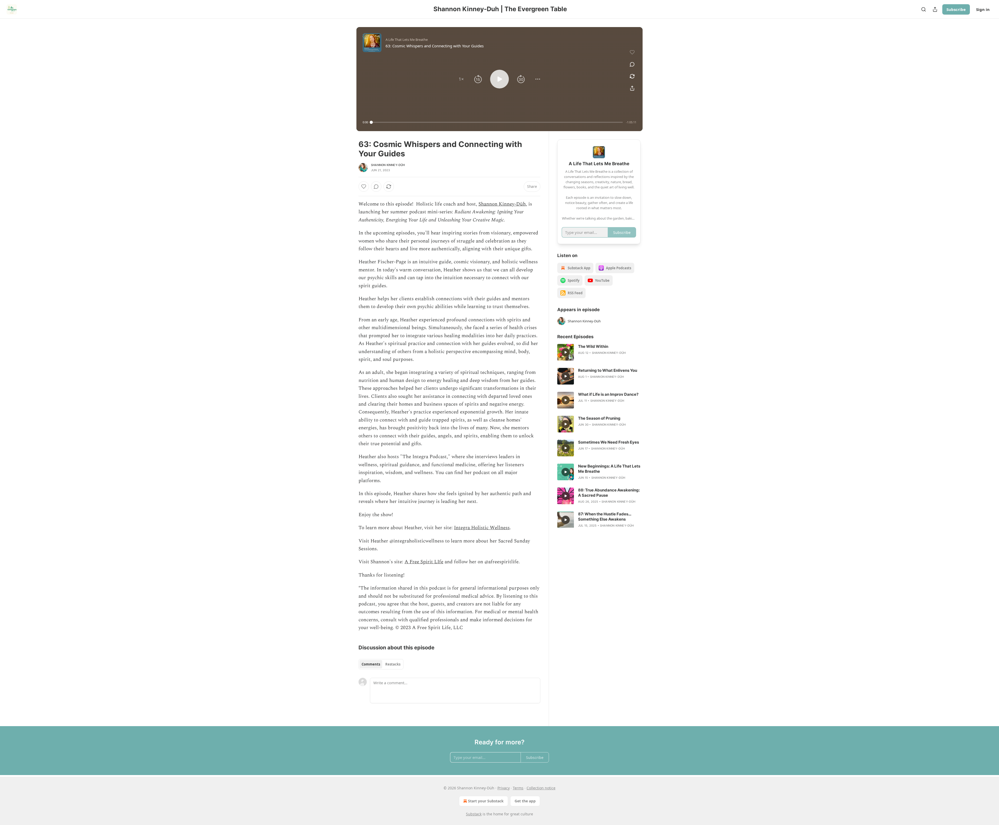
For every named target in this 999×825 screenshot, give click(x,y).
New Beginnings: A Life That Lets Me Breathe (609, 469)
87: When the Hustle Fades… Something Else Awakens (604, 516)
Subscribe (956, 9)
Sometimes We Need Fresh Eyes (608, 442)
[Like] (363, 186)
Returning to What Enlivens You (607, 370)
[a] (565, 352)
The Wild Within (593, 346)
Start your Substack (486, 800)
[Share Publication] (935, 9)
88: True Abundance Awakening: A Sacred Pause (609, 493)
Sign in (983, 9)
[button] (461, 79)
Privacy (503, 787)
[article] (599, 352)
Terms (518, 787)
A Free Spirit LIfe (424, 562)
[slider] (497, 122)
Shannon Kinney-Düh (388, 165)
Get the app (525, 800)
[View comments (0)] (632, 64)
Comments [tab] (371, 664)
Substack (474, 813)
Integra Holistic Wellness (482, 528)
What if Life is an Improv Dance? (608, 394)
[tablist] (381, 664)
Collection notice (541, 787)
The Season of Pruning (599, 418)
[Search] (923, 9)
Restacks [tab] (392, 664)
